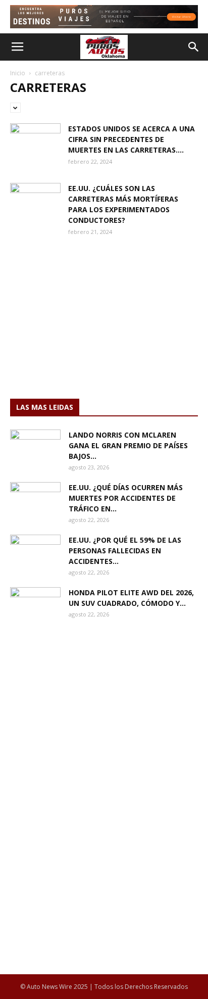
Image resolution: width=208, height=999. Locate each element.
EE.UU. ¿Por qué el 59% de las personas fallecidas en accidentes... (125, 550)
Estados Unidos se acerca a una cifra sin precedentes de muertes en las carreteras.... (131, 139)
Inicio (17, 73)
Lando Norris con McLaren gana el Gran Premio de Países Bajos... (128, 445)
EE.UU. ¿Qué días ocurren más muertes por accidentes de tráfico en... (126, 498)
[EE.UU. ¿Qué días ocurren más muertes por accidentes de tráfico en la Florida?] (35, 499)
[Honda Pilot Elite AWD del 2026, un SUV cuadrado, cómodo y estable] (35, 605)
